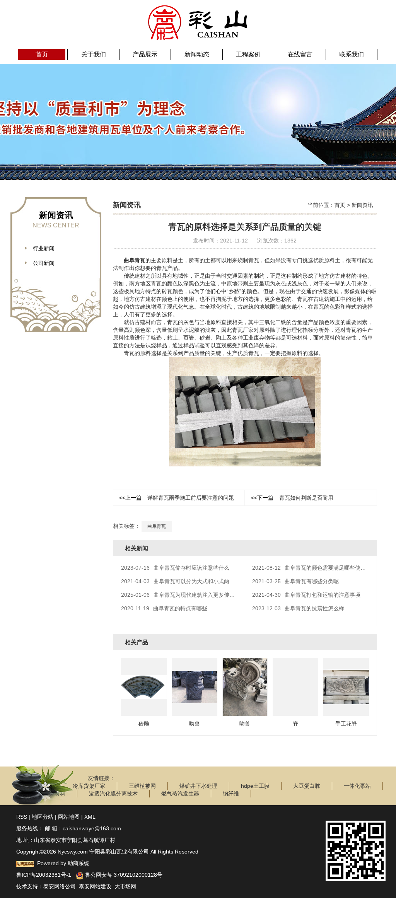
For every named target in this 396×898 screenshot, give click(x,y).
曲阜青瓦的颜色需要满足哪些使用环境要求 (319, 568)
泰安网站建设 (95, 886)
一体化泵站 (357, 786)
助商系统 (78, 863)
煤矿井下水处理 (198, 786)
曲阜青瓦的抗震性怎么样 (298, 608)
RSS (21, 817)
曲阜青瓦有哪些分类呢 (295, 581)
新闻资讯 (362, 205)
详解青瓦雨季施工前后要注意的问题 (176, 498)
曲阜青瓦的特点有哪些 (164, 608)
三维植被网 (142, 786)
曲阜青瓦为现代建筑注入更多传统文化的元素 (191, 595)
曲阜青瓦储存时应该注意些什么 (175, 568)
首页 (340, 205)
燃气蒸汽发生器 (180, 793)
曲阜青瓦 (134, 260)
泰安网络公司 (59, 886)
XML (90, 817)
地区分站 (42, 817)
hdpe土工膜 (255, 786)
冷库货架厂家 (89, 786)
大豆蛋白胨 (306, 786)
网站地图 (69, 817)
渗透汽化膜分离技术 (113, 793)
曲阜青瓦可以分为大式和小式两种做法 (183, 581)
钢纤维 (231, 793)
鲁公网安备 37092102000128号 (123, 875)
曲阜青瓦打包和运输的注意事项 (306, 595)
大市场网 (125, 886)
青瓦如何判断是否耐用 (292, 498)
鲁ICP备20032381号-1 (43, 875)
